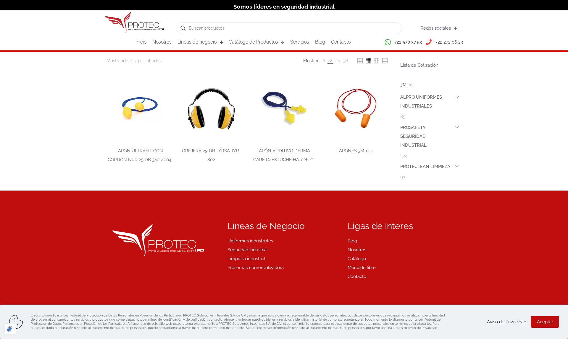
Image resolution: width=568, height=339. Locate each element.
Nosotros (357, 249)
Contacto (357, 276)
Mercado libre (362, 267)
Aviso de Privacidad (506, 321)
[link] (324, 60)
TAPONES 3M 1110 (355, 150)
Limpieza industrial (246, 258)
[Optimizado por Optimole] (10, 329)
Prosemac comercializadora (255, 267)
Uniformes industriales (250, 241)
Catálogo (357, 258)
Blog (352, 241)
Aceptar (545, 321)
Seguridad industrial (247, 249)
